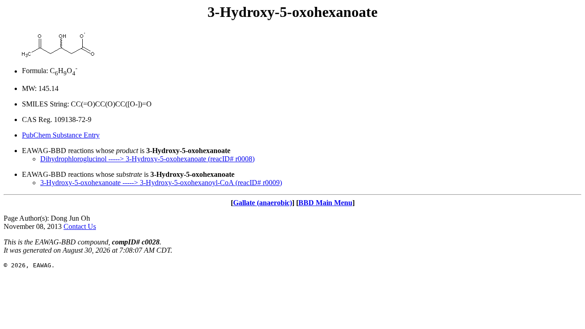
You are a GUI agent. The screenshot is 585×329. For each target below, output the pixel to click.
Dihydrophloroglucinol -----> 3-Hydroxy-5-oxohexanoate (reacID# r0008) (147, 159)
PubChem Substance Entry (61, 135)
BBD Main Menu (325, 203)
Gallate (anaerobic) (262, 203)
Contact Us (80, 226)
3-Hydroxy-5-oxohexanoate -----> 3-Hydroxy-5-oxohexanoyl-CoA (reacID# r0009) (161, 182)
